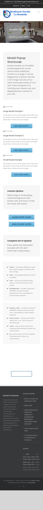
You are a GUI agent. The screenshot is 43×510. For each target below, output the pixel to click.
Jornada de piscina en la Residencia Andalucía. (31, 437)
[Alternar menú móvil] (39, 12)
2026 (27, 454)
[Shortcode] (21, 32)
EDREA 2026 (28, 406)
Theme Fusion (35, 480)
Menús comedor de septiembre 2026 (31, 400)
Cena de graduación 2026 (31, 429)
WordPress (32, 483)
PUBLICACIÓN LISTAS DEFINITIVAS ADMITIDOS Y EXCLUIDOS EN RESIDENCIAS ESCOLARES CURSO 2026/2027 (31, 417)
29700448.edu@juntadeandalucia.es (26, 2)
